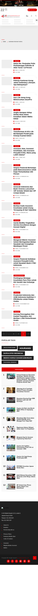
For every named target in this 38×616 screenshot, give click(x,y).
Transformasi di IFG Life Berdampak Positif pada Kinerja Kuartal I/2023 (23, 134)
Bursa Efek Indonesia (13, 353)
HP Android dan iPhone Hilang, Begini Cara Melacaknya (24, 486)
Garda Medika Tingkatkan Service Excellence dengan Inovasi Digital (24, 225)
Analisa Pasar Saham (9, 347)
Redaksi (6, 527)
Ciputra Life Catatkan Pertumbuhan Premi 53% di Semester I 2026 (25, 447)
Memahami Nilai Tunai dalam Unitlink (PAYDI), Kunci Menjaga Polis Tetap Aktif (25, 419)
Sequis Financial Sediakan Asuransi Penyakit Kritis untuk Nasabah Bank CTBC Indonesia (24, 262)
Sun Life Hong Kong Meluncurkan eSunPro (22, 99)
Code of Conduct (8, 538)
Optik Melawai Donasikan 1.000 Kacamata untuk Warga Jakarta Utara (26, 476)
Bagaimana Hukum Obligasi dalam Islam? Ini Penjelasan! (25, 428)
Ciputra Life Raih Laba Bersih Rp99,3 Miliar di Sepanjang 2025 (25, 410)
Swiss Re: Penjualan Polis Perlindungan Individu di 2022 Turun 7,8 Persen (24, 66)
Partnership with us (9, 529)
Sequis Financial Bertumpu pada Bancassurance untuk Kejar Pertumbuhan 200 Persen (24, 171)
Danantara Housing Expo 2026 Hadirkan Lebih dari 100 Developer (26, 400)
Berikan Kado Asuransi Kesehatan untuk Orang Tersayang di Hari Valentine (24, 208)
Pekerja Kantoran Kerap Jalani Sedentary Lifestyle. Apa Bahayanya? (24, 83)
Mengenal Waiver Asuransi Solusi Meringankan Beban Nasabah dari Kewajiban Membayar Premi (24, 243)
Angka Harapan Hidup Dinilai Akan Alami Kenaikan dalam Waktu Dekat (22, 116)
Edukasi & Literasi (19, 275)
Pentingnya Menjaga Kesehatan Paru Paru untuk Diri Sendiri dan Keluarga (24, 280)
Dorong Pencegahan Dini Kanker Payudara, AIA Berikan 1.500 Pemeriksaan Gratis (24, 317)
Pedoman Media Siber (10, 536)
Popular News (19, 369)
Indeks (5, 547)
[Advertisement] (19, 586)
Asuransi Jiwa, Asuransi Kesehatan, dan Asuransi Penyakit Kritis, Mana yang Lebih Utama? (24, 152)
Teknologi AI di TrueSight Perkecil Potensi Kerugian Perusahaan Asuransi (24, 390)
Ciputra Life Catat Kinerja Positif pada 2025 (24, 457)
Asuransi (17, 61)
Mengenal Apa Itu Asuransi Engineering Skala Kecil (25, 437)
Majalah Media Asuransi (10, 545)
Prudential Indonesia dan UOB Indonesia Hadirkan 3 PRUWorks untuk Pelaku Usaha (24, 298)
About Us (6, 525)
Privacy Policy (7, 534)
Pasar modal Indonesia (10, 362)
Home (4, 41)
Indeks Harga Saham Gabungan (18, 358)
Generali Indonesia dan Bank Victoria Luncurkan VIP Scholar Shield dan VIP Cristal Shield (24, 190)
